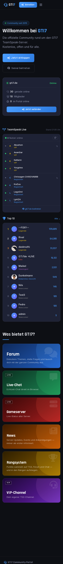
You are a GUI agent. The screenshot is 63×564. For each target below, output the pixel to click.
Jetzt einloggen (20, 58)
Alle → (57, 218)
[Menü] (41, 4)
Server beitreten (20, 68)
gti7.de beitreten (33, 209)
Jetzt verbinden (33, 109)
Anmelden (29, 4)
